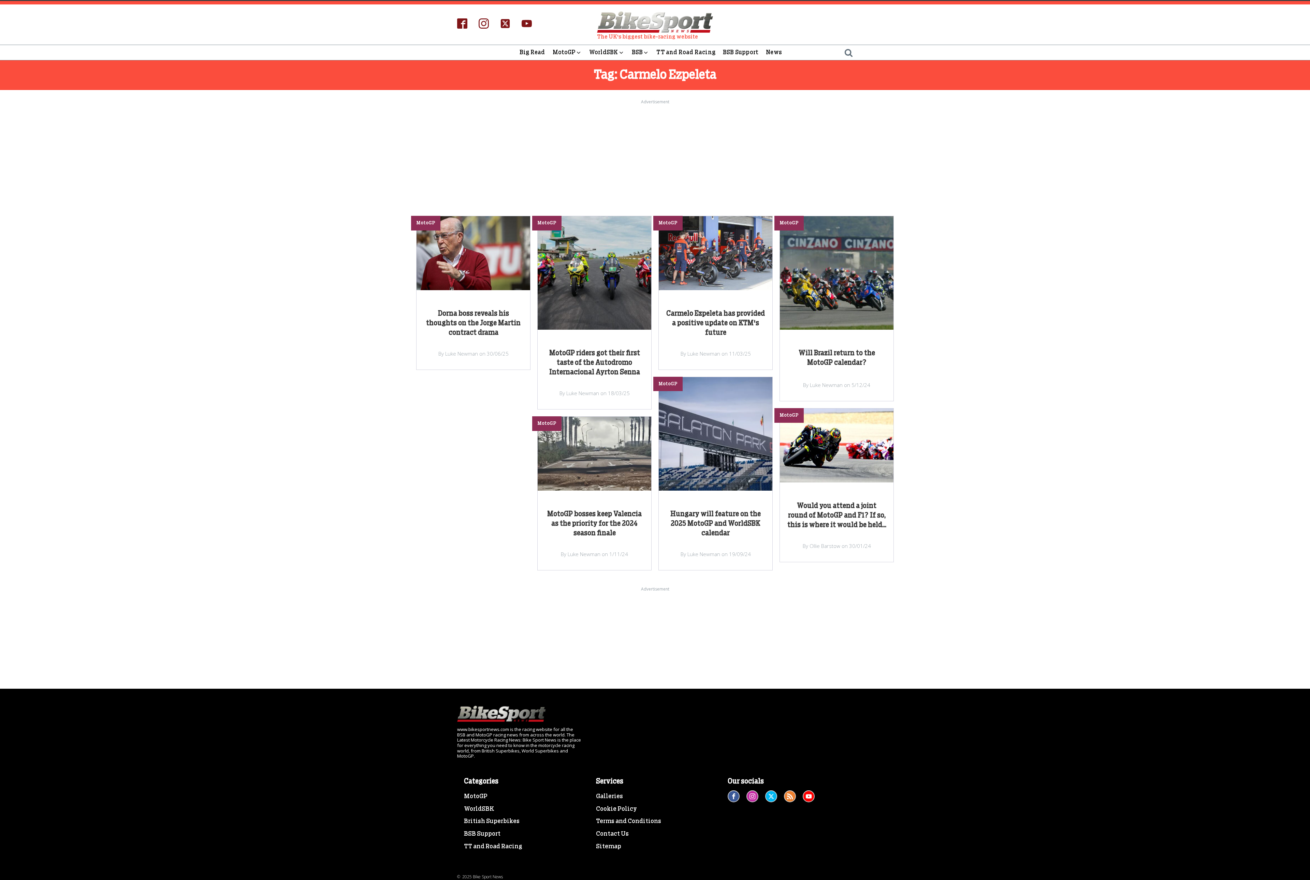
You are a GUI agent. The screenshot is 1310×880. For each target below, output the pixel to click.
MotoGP (564, 52)
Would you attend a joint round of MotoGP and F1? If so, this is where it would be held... (836, 515)
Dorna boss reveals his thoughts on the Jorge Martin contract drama (473, 323)
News (774, 52)
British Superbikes (492, 821)
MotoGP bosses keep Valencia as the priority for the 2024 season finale (594, 524)
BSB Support (740, 52)
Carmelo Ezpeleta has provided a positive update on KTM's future (715, 323)
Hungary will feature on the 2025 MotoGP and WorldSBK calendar (715, 524)
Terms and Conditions (628, 821)
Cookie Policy (616, 809)
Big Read (532, 52)
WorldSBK (603, 52)
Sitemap (608, 847)
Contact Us (612, 834)
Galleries (609, 796)
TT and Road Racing (685, 52)
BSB (637, 52)
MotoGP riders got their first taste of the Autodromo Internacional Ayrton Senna (594, 363)
